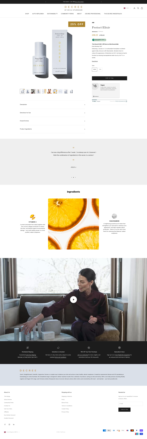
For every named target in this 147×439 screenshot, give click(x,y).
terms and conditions (60, 357)
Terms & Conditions (67, 406)
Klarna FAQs (65, 403)
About (79, 14)
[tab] (94, 101)
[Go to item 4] (38, 91)
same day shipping (31, 355)
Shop (27, 14)
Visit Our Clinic (8, 409)
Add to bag (109, 78)
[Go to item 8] (60, 91)
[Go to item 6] (49, 91)
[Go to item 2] (27, 91)
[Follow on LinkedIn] (14, 424)
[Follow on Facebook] (5, 424)
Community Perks (67, 14)
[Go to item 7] (55, 91)
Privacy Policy (65, 412)
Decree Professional (93, 14)
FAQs (63, 399)
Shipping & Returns (67, 396)
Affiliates (6, 412)
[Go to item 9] (65, 91)
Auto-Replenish (38, 14)
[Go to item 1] (22, 91)
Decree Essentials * (79, 1)
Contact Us (7, 406)
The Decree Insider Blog (113, 14)
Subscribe (124, 409)
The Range (7, 396)
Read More (95, 61)
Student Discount (9, 418)
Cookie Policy (65, 409)
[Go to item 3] (33, 91)
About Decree (8, 399)
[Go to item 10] (71, 91)
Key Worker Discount (9, 415)
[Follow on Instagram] (9, 424)
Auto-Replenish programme (122, 355)
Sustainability (52, 14)
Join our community (82, 355)
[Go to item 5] (44, 91)
